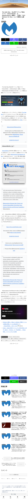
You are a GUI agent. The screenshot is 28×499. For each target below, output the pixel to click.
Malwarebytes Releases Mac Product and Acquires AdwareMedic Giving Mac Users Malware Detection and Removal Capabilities (13, 205)
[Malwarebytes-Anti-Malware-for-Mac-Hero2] (14, 100)
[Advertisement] (14, 70)
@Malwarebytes (8, 245)
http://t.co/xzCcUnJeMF (18, 245)
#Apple (21, 134)
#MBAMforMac (16, 134)
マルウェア (15, 340)
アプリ (3, 340)
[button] (22, 43)
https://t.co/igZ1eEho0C (15, 232)
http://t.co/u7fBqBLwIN (14, 136)
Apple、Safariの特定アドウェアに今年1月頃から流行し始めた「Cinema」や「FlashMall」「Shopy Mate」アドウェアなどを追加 (15, 329)
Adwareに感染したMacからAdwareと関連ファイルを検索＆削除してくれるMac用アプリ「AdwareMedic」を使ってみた (15, 324)
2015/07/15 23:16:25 (14, 236)
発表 (21, 119)
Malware (17, 338)
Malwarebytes (4, 336)
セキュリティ (9, 340)
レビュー (21, 340)
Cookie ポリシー (5, 491)
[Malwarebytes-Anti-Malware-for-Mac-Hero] (14, 173)
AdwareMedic (5, 150)
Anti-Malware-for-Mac (6, 338)
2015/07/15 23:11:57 (14, 140)
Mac (13, 338)
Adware (11, 336)
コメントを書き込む (14, 474)
